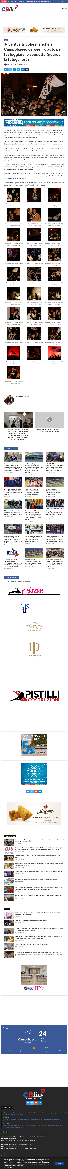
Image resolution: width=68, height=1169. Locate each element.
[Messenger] (23, 69)
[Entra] (63, 9)
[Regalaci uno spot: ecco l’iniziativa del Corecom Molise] (9, 946)
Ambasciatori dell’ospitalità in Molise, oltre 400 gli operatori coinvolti (36, 879)
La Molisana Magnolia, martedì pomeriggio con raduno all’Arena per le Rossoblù (39, 871)
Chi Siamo (4, 1153)
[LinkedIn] (14, 69)
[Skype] (18, 69)
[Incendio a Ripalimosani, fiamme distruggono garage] (9, 923)
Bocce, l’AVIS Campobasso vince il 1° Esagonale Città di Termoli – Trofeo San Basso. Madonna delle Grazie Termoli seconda (55, 563)
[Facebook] (6, 69)
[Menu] (66, 9)
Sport (6, 40)
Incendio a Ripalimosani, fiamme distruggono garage (31, 920)
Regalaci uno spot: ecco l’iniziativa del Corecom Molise (31, 944)
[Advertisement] (34, 20)
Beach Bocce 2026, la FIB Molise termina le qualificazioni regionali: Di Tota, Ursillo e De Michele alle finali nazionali (13, 539)
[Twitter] (10, 69)
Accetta (59, 1163)
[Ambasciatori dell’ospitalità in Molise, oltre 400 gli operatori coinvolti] (9, 881)
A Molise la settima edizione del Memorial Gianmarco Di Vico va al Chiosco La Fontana (13, 512)
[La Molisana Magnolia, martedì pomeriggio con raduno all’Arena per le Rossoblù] (9, 874)
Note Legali (4, 1156)
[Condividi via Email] (27, 69)
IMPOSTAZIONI (8, 1167)
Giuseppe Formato (12, 64)
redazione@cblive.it (11, 1146)
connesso (13, 581)
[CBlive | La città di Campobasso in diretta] (9, 8)
